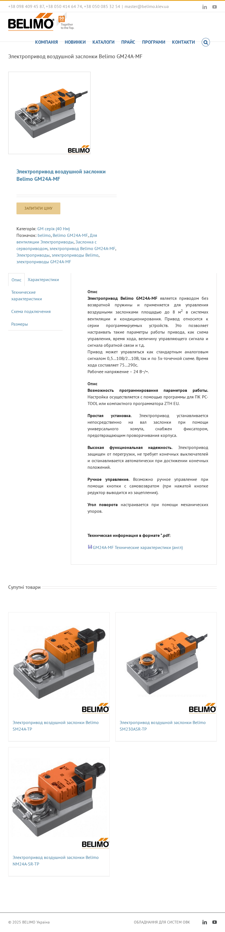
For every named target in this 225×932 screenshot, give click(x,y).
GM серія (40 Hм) (53, 228)
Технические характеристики (26, 295)
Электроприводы (33, 255)
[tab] (16, 279)
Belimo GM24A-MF (70, 235)
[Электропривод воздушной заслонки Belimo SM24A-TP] (59, 663)
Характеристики (43, 279)
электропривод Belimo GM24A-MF (82, 248)
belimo (44, 235)
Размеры (19, 324)
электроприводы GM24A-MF (43, 261)
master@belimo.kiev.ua (147, 6)
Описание (16, 279)
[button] (206, 42)
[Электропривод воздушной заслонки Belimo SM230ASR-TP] (166, 663)
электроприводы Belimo (75, 255)
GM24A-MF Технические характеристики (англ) (138, 547)
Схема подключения (31, 311)
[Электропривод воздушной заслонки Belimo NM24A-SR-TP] (59, 797)
